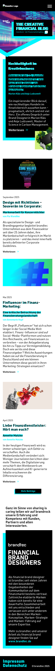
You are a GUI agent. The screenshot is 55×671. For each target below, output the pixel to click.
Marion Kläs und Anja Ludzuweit (24, 93)
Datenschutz (15, 665)
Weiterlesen (16, 130)
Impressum (14, 661)
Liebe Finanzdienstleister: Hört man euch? (24, 427)
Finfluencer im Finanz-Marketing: (21, 304)
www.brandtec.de (19, 641)
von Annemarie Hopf (13, 319)
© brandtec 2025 (41, 666)
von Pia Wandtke (11, 216)
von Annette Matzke (13, 439)
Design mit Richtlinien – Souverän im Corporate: (22, 204)
